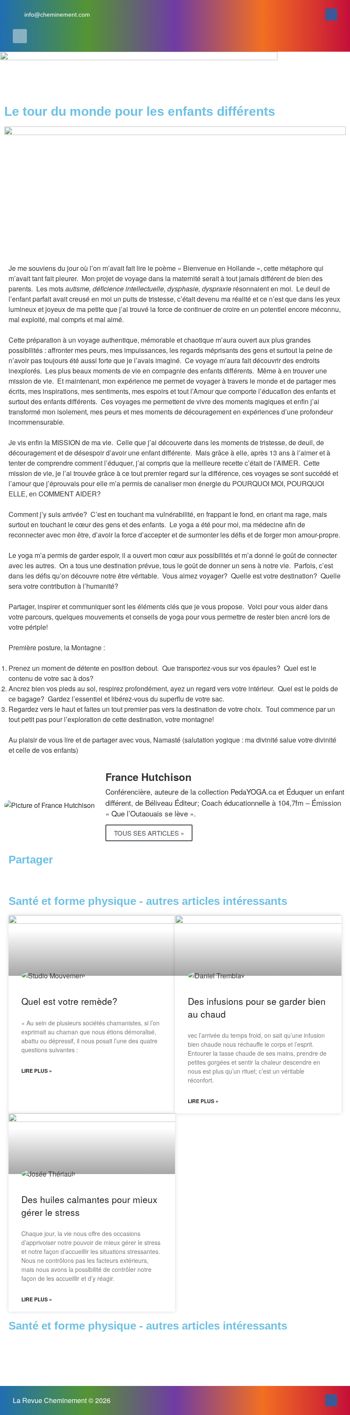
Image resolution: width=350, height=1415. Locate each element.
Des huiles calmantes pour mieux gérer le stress (89, 1205)
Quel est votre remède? (69, 1001)
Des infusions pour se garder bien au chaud (257, 1007)
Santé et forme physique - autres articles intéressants (148, 1325)
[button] (20, 36)
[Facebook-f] (331, 15)
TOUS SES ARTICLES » (149, 832)
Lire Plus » (36, 1070)
